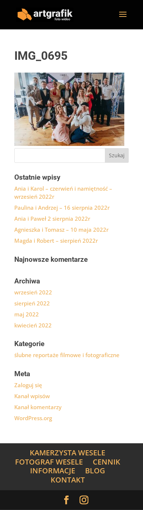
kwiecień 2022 (33, 325)
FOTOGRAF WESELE (49, 462)
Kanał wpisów (32, 396)
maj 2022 (26, 314)
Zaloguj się (28, 385)
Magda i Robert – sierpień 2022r (56, 240)
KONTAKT (68, 480)
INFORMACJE (52, 471)
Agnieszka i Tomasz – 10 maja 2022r (61, 229)
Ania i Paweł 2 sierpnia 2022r (52, 218)
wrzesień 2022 (33, 292)
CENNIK (106, 462)
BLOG (95, 471)
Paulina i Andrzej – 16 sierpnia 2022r (62, 207)
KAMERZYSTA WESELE (67, 453)
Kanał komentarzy (38, 407)
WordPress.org (33, 418)
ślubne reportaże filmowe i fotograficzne (67, 355)
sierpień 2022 (32, 303)
